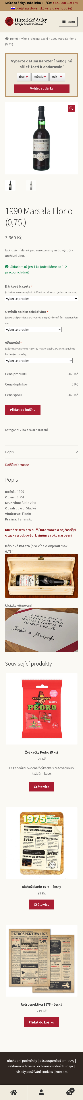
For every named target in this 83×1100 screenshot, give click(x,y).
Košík (64, 1088)
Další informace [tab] (17, 464)
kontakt (61, 1071)
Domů (14, 39)
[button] (71, 108)
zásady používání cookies (34, 1071)
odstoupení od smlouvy (56, 1060)
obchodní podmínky (22, 1060)
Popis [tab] (9, 452)
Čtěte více (41, 786)
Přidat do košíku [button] (41, 1022)
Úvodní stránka (14, 1092)
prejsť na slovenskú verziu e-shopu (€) (43, 8)
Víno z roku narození (34, 39)
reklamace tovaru (21, 1066)
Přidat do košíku (22, 409)
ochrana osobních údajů (55, 1066)
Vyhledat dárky (42, 88)
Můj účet (41, 1092)
